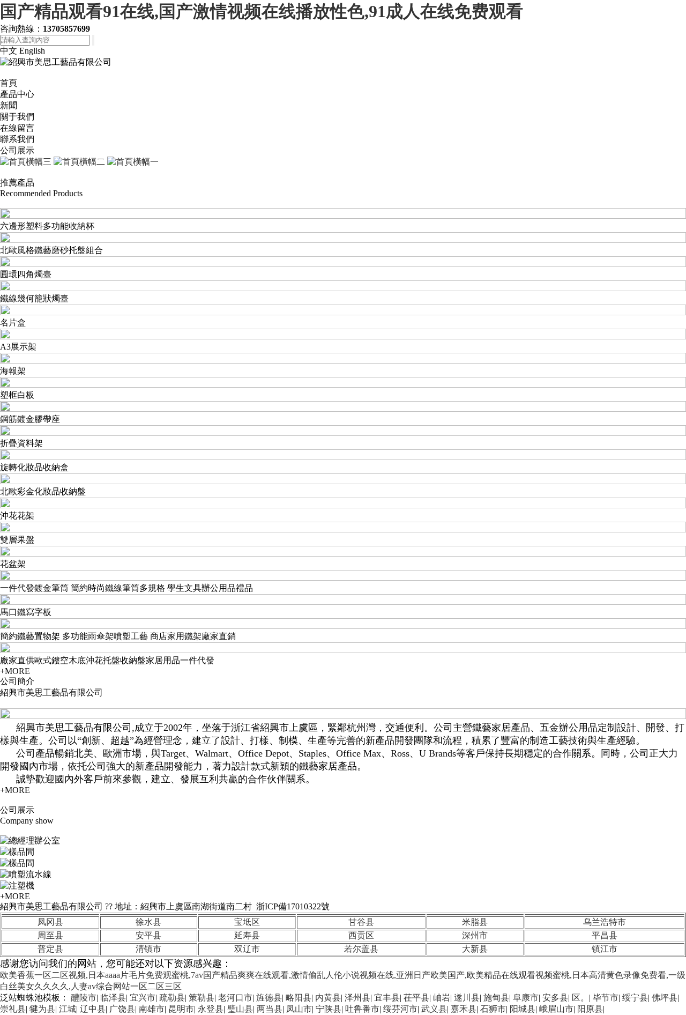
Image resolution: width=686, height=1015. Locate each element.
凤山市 (299, 1008)
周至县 (50, 935)
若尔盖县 (361, 948)
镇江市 (604, 948)
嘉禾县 (463, 1008)
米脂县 (475, 922)
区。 (580, 997)
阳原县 (590, 1008)
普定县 (50, 948)
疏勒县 (172, 997)
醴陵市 (83, 997)
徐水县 (148, 922)
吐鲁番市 (362, 1008)
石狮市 (493, 1008)
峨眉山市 (556, 1008)
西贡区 (361, 935)
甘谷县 (361, 922)
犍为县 (42, 1008)
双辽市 (247, 948)
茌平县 (416, 997)
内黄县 (328, 997)
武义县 (434, 1008)
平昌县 (604, 935)
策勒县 (201, 997)
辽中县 (93, 1008)
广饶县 (122, 1008)
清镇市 (148, 948)
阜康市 (526, 997)
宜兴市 (142, 997)
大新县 (475, 948)
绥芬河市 (400, 1008)
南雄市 (152, 1008)
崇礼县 (13, 1008)
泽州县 (357, 997)
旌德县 (269, 997)
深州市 (475, 935)
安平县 (148, 935)
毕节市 (605, 997)
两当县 (269, 1008)
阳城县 (522, 1008)
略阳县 (298, 997)
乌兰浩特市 (604, 922)
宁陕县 (328, 1008)
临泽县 (113, 997)
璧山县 (240, 1008)
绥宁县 (635, 997)
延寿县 (247, 935)
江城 (67, 1008)
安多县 (555, 997)
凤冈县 (50, 922)
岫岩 (441, 997)
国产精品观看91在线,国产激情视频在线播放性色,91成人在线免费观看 (261, 11)
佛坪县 (664, 997)
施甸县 (496, 997)
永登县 (210, 1008)
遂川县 (467, 997)
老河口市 (235, 997)
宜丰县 (387, 997)
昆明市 (181, 1008)
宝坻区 (247, 922)
